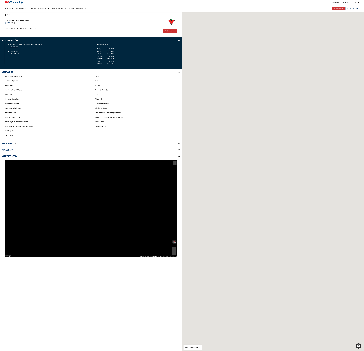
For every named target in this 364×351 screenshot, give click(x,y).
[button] (358, 346)
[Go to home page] (14, 2)
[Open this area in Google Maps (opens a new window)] (8, 256)
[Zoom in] (174, 249)
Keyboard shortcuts (144, 256)
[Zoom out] (174, 253)
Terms (167, 256)
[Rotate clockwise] (176, 242)
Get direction (14, 46)
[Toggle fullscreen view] (175, 163)
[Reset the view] (174, 242)
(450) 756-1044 (14, 53)
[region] (91, 208)
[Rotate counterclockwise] (172, 242)
